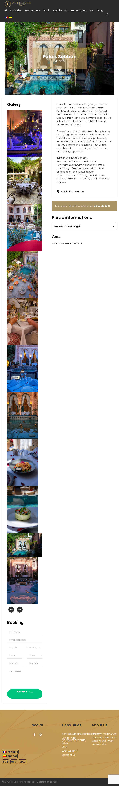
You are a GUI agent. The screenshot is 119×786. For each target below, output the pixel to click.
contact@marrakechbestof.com (81, 734)
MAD (23, 762)
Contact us (68, 755)
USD (13, 762)
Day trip (57, 10)
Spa (91, 10)
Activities (16, 10)
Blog (100, 10)
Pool (46, 10)
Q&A (64, 747)
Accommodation (75, 10)
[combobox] (34, 655)
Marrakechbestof (47, 781)
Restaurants (32, 10)
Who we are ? (70, 751)
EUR (5, 762)
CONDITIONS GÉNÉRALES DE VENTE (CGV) (73, 740)
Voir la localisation (72, 191)
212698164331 (102, 206)
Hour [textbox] (32, 655)
